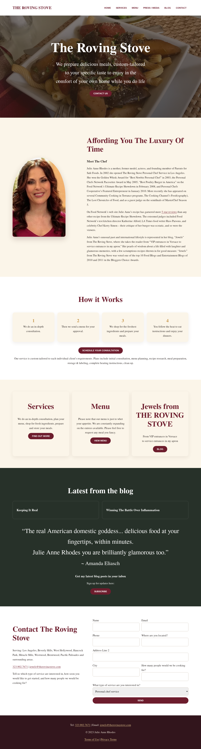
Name (96, 620)
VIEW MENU (100, 440)
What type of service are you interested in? (116, 685)
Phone (96, 635)
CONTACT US (100, 93)
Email (144, 620)
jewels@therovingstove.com (45, 666)
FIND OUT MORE (41, 436)
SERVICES (121, 8)
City (95, 665)
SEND (141, 700)
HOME (107, 8)
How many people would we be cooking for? (163, 668)
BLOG (167, 8)
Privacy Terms (109, 739)
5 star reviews (169, 212)
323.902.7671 (20, 666)
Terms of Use (91, 739)
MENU (135, 8)
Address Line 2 (101, 650)
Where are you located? (154, 635)
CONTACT (181, 8)
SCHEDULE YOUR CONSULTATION (100, 350)
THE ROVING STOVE (32, 8)
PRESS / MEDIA (151, 8)
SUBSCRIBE (100, 591)
